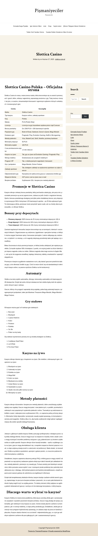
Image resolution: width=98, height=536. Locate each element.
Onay (49, 26)
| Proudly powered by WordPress (59, 531)
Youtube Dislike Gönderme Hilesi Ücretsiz (59, 32)
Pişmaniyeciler (49, 11)
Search (74, 89)
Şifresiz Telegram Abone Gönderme (74, 26)
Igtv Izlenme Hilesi (35, 26)
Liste (44, 26)
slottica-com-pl (60, 59)
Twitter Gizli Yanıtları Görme (35, 32)
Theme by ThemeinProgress (37, 531)
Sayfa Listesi (57, 26)
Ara (72, 113)
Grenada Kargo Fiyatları (20, 26)
